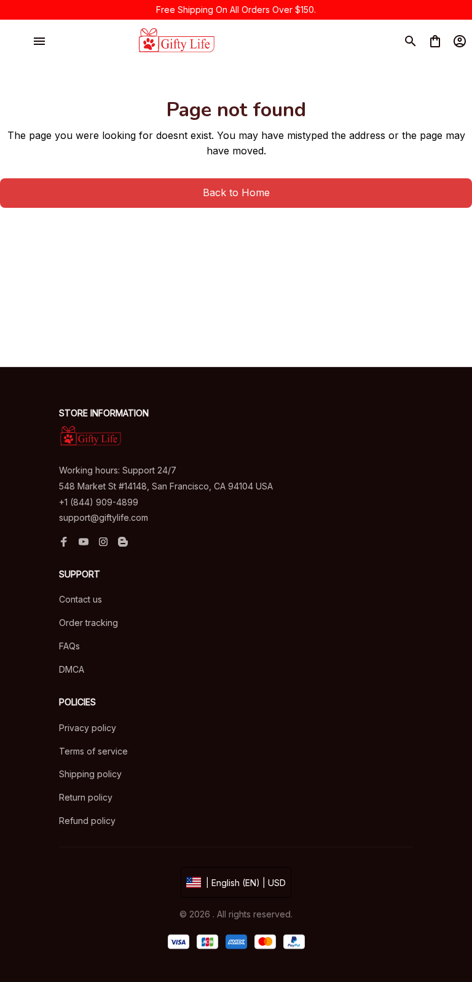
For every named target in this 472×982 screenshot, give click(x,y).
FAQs (69, 646)
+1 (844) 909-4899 (98, 502)
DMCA (71, 669)
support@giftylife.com (103, 517)
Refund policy (87, 820)
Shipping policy (90, 774)
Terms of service (93, 751)
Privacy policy (87, 728)
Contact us (80, 599)
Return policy (85, 797)
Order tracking (88, 622)
